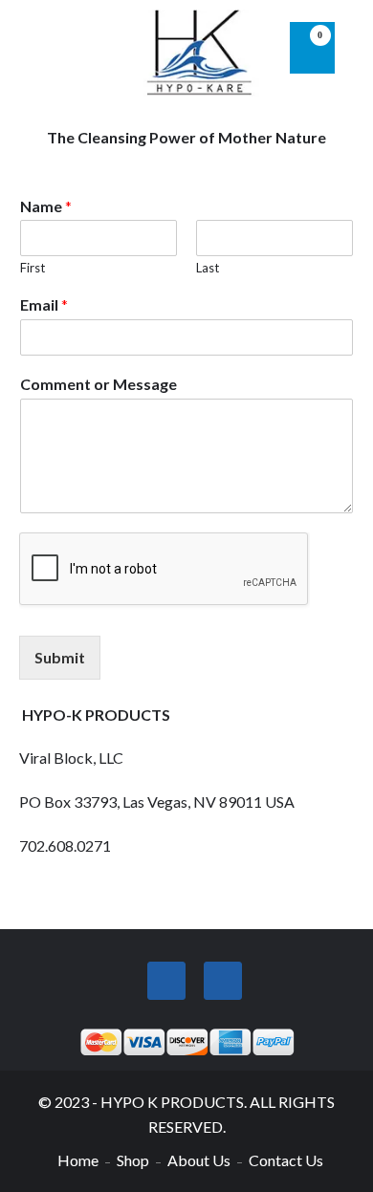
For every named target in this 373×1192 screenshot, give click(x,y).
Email (44, 304)
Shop (133, 1160)
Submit (59, 657)
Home (78, 1160)
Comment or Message (98, 384)
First (32, 267)
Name (46, 206)
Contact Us (286, 1160)
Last (207, 267)
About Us (198, 1160)
